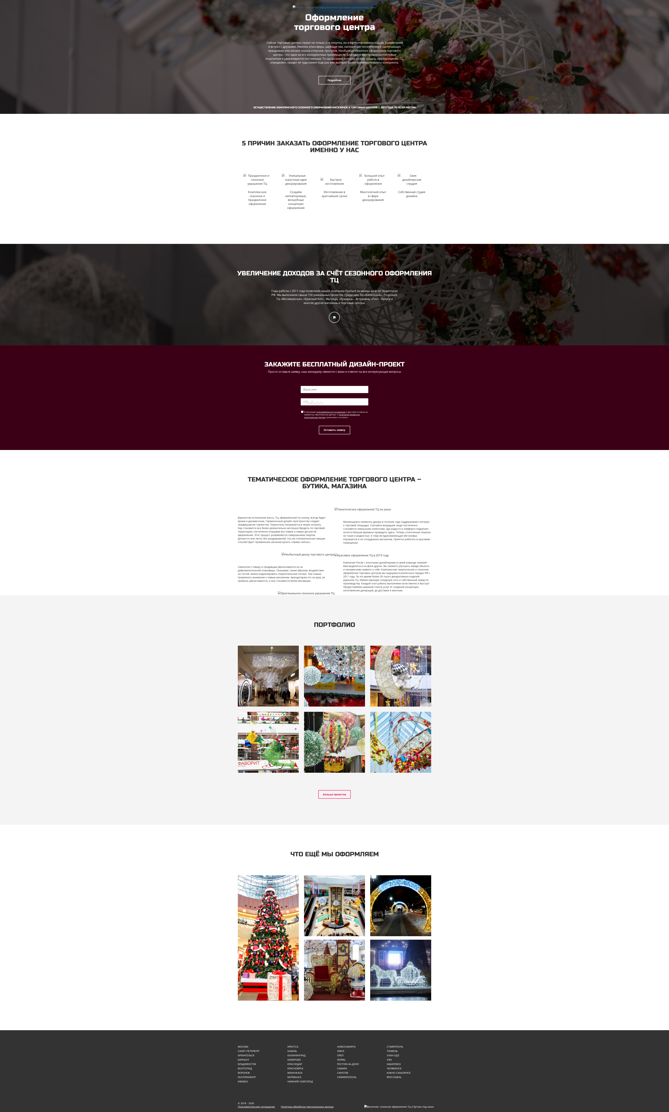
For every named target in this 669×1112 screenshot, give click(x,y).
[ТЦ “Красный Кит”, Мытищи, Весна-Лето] (268, 742)
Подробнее (334, 80)
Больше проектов (334, 794)
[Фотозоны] (334, 970)
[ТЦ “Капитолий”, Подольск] (268, 676)
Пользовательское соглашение (256, 1106)
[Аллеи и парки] (400, 905)
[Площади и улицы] (400, 970)
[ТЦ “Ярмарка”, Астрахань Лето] (334, 742)
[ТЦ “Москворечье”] (334, 676)
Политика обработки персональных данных (307, 1106)
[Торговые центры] (334, 905)
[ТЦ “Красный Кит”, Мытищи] (400, 676)
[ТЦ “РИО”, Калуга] (400, 742)
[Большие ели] (268, 938)
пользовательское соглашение (330, 412)
